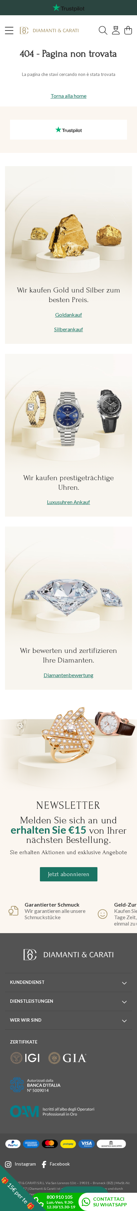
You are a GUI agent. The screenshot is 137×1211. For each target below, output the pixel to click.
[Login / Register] (116, 30)
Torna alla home (68, 96)
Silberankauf (68, 329)
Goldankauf (68, 314)
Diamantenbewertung (68, 675)
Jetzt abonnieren (68, 874)
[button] (23, 1188)
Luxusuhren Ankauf (68, 502)
